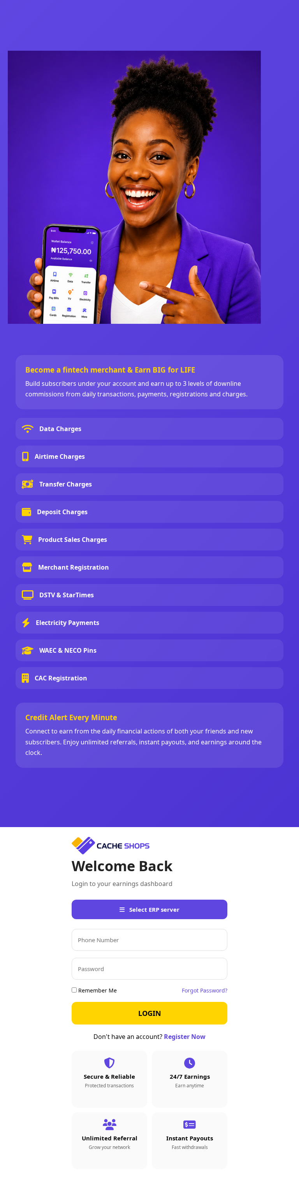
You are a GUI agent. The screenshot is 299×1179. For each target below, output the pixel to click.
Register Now (185, 1036)
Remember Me (97, 990)
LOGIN (149, 1013)
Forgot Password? (204, 990)
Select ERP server (153, 909)
